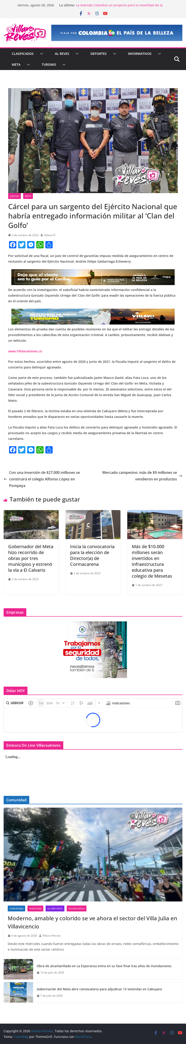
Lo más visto (55, 908)
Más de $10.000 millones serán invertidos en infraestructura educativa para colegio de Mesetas (152, 561)
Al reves (62, 53)
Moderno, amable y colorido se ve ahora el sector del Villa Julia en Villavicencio (92, 922)
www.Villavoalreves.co (25, 351)
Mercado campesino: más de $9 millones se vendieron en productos (139, 476)
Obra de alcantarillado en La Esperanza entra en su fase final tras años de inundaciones (104, 966)
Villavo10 (49, 235)
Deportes (99, 53)
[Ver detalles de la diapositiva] (116, 33)
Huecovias (35, 908)
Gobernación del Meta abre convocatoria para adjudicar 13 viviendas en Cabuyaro (99, 989)
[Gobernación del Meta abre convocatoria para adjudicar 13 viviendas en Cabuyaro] (18, 992)
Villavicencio (77, 908)
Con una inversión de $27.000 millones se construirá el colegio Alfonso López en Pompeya (44, 479)
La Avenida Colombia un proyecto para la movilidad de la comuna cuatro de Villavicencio (119, 7)
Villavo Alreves (51, 935)
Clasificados (23, 53)
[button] (40, 54)
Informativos (140, 53)
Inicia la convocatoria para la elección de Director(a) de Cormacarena (92, 555)
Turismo (49, 64)
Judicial (14, 196)
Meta (16, 64)
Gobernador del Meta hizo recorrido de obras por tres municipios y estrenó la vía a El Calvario (30, 558)
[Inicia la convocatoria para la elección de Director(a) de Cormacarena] (93, 513)
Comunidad (16, 908)
